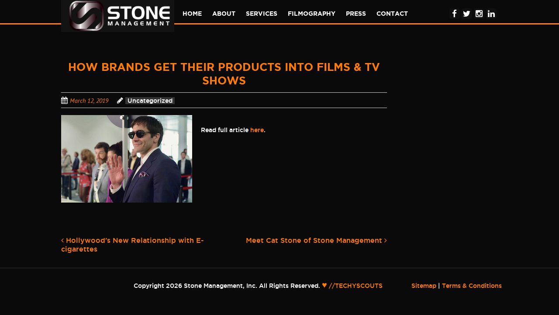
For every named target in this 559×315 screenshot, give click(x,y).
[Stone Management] (120, 28)
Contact (392, 13)
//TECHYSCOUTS (352, 285)
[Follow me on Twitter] (467, 7)
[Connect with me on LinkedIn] (491, 7)
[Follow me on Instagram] (479, 7)
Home (192, 13)
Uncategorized (150, 100)
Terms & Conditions (472, 285)
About (223, 13)
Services (261, 13)
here (257, 129)
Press (356, 13)
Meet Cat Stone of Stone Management (315, 240)
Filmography (311, 13)
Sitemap (423, 285)
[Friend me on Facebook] (455, 7)
